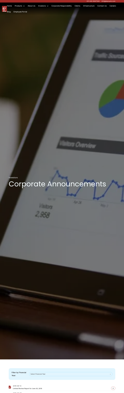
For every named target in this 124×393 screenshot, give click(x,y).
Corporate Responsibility (61, 6)
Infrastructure (88, 6)
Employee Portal (20, 12)
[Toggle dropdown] (24, 6)
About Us (31, 6)
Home (9, 6)
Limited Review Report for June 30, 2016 (27, 388)
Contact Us (102, 6)
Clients (77, 6)
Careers (113, 6)
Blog (9, 12)
